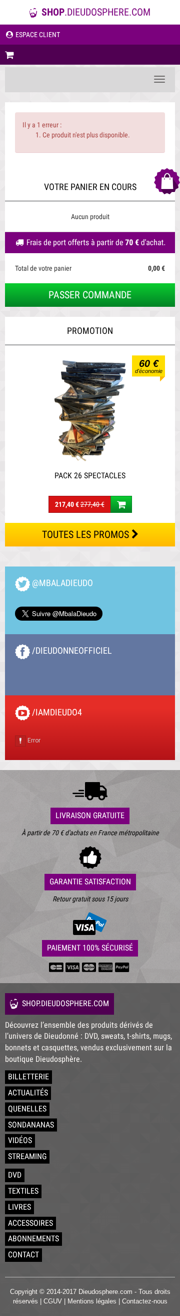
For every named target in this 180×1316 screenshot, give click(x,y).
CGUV (53, 1301)
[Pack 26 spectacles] (90, 410)
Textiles (23, 1191)
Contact (23, 1254)
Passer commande (90, 295)
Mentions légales (92, 1301)
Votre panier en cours (90, 186)
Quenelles (27, 1108)
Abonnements (33, 1238)
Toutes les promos (87, 534)
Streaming (27, 1156)
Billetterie (28, 1076)
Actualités (28, 1092)
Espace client (37, 35)
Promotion (90, 330)
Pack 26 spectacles (90, 475)
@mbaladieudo (61, 583)
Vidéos (20, 1140)
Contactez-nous (145, 1301)
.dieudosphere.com (96, 12)
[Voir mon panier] (90, 55)
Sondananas (31, 1125)
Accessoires (30, 1223)
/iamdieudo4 (56, 712)
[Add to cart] (121, 504)
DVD (15, 1175)
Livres (19, 1207)
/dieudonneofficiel (71, 650)
